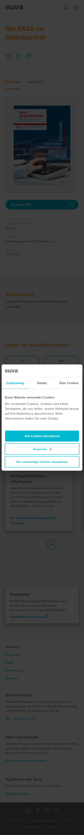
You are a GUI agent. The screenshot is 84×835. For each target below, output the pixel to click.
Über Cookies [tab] (69, 383)
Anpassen (40, 448)
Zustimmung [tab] (15, 383)
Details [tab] (42, 383)
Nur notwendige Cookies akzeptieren (42, 461)
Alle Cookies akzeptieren (42, 436)
